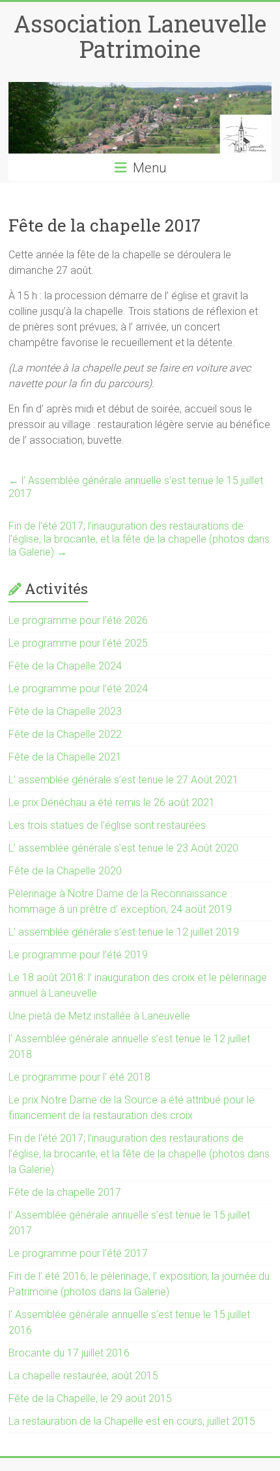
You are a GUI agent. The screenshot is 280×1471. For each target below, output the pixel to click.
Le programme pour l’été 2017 (78, 1253)
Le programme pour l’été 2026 (78, 620)
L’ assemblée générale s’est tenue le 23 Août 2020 (123, 848)
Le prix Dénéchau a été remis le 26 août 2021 (111, 802)
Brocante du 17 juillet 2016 (69, 1353)
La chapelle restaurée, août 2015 (83, 1376)
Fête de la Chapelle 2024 (65, 666)
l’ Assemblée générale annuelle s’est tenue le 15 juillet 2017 (135, 487)
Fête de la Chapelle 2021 (65, 757)
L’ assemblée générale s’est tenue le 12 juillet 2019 (123, 932)
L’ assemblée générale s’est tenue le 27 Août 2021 (123, 780)
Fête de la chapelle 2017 (64, 1192)
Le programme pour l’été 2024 (78, 688)
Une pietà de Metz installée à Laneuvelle (99, 1016)
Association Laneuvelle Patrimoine (140, 36)
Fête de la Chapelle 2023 (65, 711)
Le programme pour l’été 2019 (78, 955)
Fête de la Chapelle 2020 (65, 871)
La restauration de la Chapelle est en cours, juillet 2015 (131, 1421)
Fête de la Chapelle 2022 (65, 734)
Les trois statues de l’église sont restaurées (107, 825)
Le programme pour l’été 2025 (78, 643)
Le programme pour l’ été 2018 (79, 1077)
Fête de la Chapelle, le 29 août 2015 (90, 1398)
